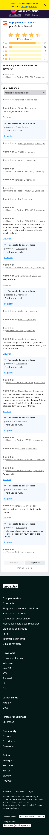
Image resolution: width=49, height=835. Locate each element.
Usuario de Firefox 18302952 (19, 382)
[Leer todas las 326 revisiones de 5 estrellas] (25, 43)
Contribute (9, 741)
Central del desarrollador (16, 618)
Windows (8, 663)
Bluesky (7, 775)
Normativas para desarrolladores (21, 623)
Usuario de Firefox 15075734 (19, 77)
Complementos (12, 598)
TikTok (6, 770)
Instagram (8, 760)
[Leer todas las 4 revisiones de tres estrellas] (25, 51)
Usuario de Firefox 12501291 (19, 440)
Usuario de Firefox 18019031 (19, 470)
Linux (6, 683)
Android (7, 678)
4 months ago (31, 100)
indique (21, 796)
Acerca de (8, 603)
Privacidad (7, 791)
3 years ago (39, 382)
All (4, 688)
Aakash (21, 449)
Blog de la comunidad (15, 628)
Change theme (9, 821)
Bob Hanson (23, 276)
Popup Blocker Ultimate (22, 22)
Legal (30, 791)
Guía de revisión (12, 643)
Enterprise (8, 721)
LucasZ (21, 506)
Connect (7, 736)
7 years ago (39, 77)
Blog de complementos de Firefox (22, 608)
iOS (5, 673)
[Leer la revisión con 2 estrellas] (25, 55)
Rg (19, 199)
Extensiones (15, 15)
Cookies (20, 791)
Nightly (7, 702)
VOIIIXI (21, 152)
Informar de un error (14, 638)
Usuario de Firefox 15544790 (19, 267)
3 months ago (22, 127)
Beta (5, 707)
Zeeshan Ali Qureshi (15, 552)
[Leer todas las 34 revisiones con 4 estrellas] (25, 47)
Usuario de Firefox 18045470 (19, 459)
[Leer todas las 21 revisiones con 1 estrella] (25, 59)
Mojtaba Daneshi (23, 26)
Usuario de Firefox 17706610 (19, 221)
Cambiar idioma (9, 816)
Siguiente (35, 562)
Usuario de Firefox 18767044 (19, 171)
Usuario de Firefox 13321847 (19, 191)
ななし (21, 339)
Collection (22, 311)
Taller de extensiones (15, 613)
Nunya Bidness (25, 391)
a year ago (40, 143)
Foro (5, 633)
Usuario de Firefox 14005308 (19, 210)
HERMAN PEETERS (14, 330)
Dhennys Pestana (26, 143)
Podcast (7, 780)
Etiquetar (7, 117)
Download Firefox (13, 658)
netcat (21, 160)
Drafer (21, 100)
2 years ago (30, 160)
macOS (7, 668)
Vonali (21, 108)
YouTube (8, 765)
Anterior (14, 562)
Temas (26, 15)
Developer (8, 746)
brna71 (21, 319)
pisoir (20, 180)
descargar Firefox (29, 6)
